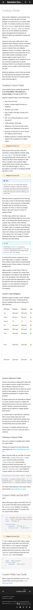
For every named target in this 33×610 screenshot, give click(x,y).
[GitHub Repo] (26, 607)
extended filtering (14, 247)
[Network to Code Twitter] (29, 607)
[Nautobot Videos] (20, 607)
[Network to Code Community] (23, 607)
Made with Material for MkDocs (10, 601)
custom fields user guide (18, 489)
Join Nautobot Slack (24, 601)
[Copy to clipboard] (30, 476)
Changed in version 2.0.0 (12, 175)
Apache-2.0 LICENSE (7, 598)
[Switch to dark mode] (25, 2)
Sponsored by (6, 603)
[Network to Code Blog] (17, 607)
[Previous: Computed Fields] (3, 591)
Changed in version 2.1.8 (12, 146)
